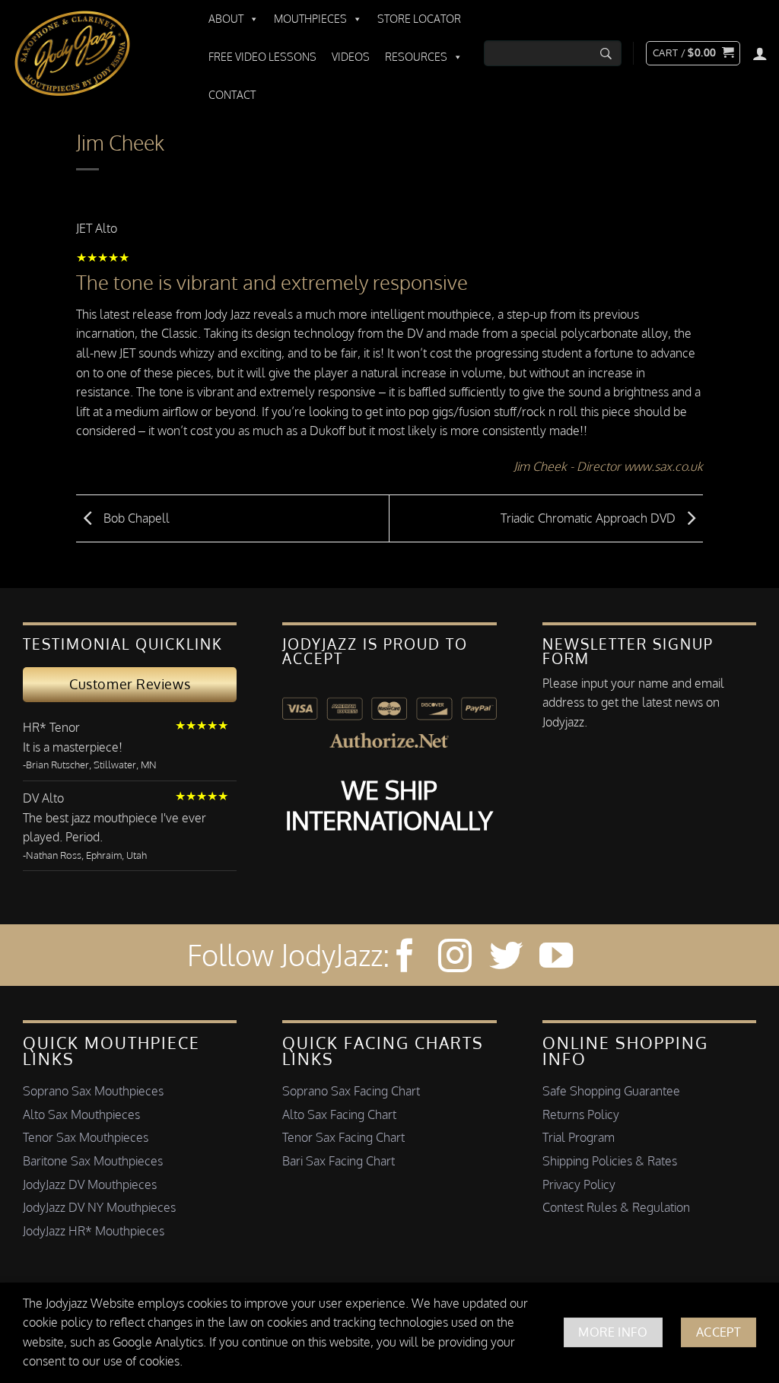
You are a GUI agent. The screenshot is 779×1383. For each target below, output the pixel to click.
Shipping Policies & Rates (609, 1160)
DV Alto (43, 798)
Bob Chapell (135, 517)
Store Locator (419, 18)
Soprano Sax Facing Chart (351, 1090)
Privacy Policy (578, 1184)
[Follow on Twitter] (506, 958)
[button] (693, 53)
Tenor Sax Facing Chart (343, 1137)
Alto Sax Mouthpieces (81, 1114)
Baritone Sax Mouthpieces (93, 1160)
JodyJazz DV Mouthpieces (90, 1184)
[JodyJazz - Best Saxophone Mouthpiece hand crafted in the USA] (94, 53)
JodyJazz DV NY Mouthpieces (99, 1207)
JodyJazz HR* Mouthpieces (93, 1230)
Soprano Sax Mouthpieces (93, 1090)
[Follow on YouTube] (556, 958)
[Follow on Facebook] (404, 958)
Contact (232, 94)
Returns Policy (580, 1114)
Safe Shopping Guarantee (611, 1090)
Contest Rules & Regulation (616, 1207)
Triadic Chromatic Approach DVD (590, 517)
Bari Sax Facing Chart (338, 1160)
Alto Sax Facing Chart (339, 1114)
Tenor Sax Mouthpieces (85, 1137)
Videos (351, 56)
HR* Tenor (51, 727)
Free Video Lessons (262, 56)
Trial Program (578, 1137)
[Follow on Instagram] (455, 958)
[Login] (760, 53)
